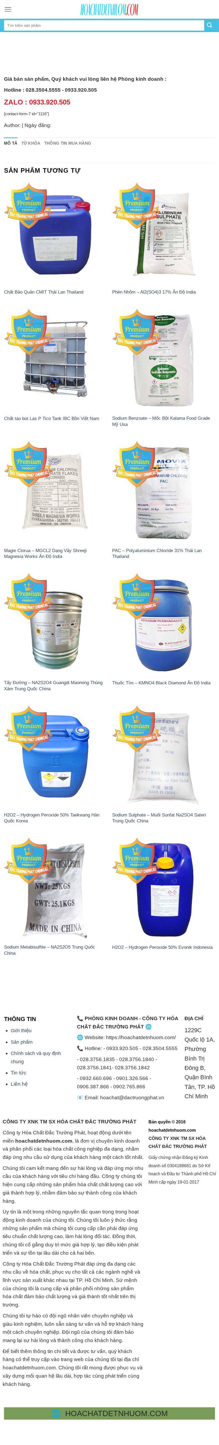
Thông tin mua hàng (67, 143)
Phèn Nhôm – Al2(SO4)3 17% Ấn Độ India (154, 292)
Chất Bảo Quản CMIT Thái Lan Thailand (43, 292)
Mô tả (11, 143)
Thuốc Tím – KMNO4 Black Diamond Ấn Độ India (161, 682)
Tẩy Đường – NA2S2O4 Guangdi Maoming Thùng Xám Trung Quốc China (53, 685)
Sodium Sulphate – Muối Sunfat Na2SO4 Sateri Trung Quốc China (159, 817)
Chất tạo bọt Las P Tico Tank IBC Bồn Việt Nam (51, 418)
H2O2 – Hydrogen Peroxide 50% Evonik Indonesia (162, 947)
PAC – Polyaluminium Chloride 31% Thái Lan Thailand (157, 553)
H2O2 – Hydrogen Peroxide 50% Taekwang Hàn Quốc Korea (51, 817)
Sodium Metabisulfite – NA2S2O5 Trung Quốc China (49, 949)
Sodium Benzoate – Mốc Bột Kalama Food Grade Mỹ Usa (161, 421)
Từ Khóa (31, 143)
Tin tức (18, 1073)
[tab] (11, 143)
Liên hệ (19, 1084)
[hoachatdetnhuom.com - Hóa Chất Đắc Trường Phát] (109, 9)
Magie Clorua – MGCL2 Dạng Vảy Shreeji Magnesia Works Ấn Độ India (45, 553)
